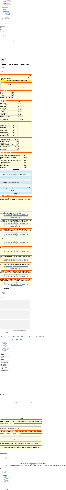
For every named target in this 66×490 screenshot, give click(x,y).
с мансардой (1, 339)
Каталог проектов (4, 342)
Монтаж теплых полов (5, 351)
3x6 (14, 339)
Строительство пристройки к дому (5, 353)
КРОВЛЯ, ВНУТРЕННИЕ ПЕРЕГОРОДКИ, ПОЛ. (6, 121)
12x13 (38, 336)
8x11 (16, 336)
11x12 (34, 336)
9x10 (20, 336)
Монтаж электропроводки (5, 350)
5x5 (17, 339)
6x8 (3, 336)
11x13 (35, 336)
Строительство (5, 476)
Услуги (2, 473)
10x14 (30, 336)
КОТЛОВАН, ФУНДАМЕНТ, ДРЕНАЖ (5, 152)
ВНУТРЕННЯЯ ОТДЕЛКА (3, 100)
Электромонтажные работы (6, 481)
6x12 (6, 336)
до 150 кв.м (22, 330)
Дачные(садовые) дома (7, 477)
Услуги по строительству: (5, 344)
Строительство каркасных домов (5, 345)
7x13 (12, 336)
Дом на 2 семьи (6, 480)
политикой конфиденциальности (39, 463)
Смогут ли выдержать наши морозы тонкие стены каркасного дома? (10, 433)
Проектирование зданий (6, 474)
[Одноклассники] (6, 332)
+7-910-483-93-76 (6, 3)
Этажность (1, 27)
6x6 (1, 336)
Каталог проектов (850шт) (5, 471)
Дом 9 (1, 270)
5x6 (18, 339)
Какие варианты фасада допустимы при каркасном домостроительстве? (11, 445)
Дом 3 (1, 219)
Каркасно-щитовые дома (7, 478)
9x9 (19, 336)
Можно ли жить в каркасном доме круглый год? (7, 423)
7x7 (7, 336)
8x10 (15, 336)
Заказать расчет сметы (16, 169)
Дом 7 (1, 255)
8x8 (13, 336)
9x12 (22, 336)
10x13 (29, 336)
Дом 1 (1, 196)
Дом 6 (1, 246)
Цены (2, 482)
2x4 (11, 339)
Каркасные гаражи (5, 343)
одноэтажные (14, 330)
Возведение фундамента (6, 348)
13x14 (42, 336)
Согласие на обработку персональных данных (33, 464)
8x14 (18, 336)
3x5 (13, 339)
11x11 (33, 336)
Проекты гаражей (5, 472)
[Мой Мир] (7, 332)
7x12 (11, 336)
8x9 (14, 336)
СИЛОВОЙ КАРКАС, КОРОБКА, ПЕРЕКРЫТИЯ (6, 137)
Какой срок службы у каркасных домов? (6, 419)
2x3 (10, 339)
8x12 (17, 336)
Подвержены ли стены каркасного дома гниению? (7, 430)
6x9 (4, 336)
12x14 (39, 336)
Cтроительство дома (3, 74)
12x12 (37, 336)
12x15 (41, 336)
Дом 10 (1, 278)
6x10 (5, 336)
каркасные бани (5, 347)
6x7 (2, 336)
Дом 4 (1, 228)
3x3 (12, 339)
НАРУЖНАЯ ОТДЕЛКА (3, 90)
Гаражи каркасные (2, 337)
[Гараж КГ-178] (24, 43)
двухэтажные (17, 330)
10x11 (26, 336)
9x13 (23, 336)
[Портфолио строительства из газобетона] (11, 408)
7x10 (8, 336)
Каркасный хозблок (5, 346)
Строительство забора (5, 349)
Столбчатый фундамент (3, 88)
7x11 (10, 336)
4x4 (15, 339)
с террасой (9, 339)
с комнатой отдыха (5, 339)
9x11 (21, 336)
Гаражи (5, 479)
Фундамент (2, 82)
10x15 (31, 336)
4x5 (16, 339)
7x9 (9, 336)
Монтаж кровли (5, 475)
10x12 (27, 336)
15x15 (43, 336)
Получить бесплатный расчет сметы (16, 193)
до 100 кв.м (20, 330)
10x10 (25, 336)
